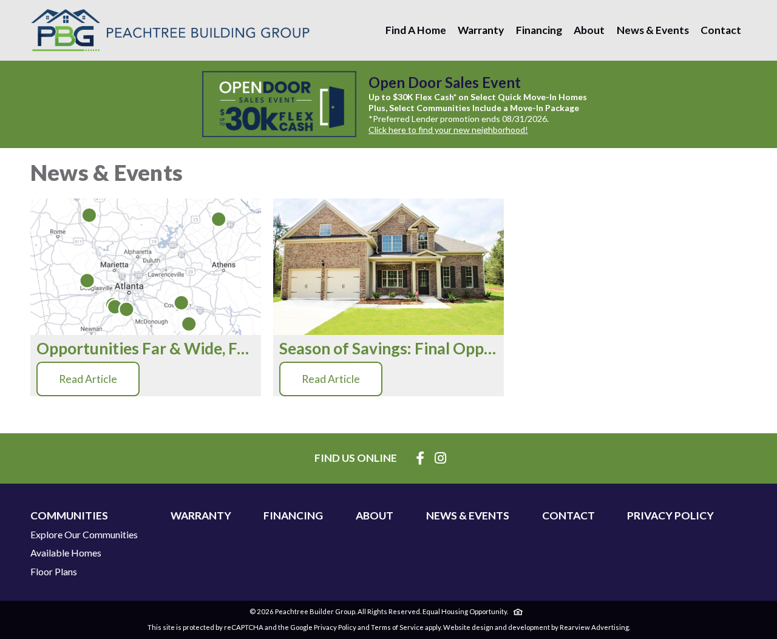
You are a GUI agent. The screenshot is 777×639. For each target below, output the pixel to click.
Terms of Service (397, 627)
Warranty (481, 30)
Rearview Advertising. (595, 627)
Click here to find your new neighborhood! (448, 129)
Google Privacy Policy (323, 627)
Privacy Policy (670, 515)
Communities (69, 515)
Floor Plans (53, 571)
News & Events (653, 30)
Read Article (88, 379)
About (589, 30)
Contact (721, 30)
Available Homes (65, 552)
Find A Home (415, 30)
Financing (539, 30)
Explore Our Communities (84, 534)
